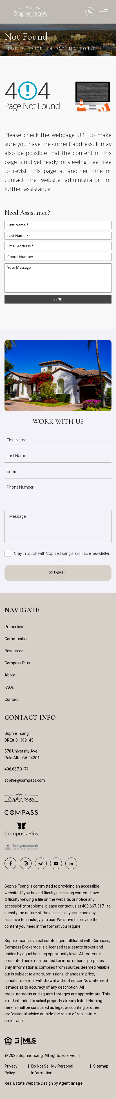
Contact (12, 699)
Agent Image (70, 1083)
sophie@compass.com (25, 780)
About (10, 675)
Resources (14, 651)
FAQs (9, 687)
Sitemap (100, 1066)
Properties (14, 626)
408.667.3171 (17, 769)
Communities (16, 639)
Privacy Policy (11, 1069)
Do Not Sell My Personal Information (52, 1069)
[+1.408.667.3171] (89, 11)
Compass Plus (17, 663)
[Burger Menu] (103, 11)
